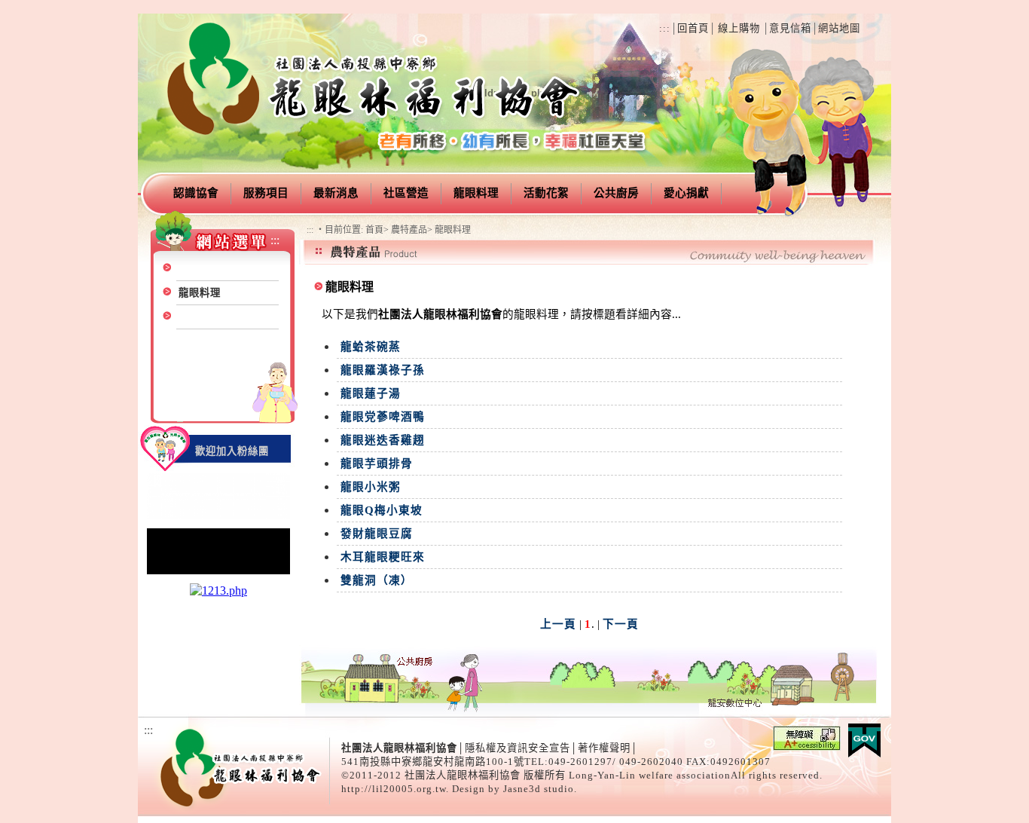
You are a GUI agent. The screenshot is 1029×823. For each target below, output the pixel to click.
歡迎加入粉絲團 (232, 451)
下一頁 (621, 624)
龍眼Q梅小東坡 (381, 510)
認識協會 (195, 193)
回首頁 (693, 28)
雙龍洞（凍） (376, 580)
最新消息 (336, 193)
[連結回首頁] (375, 147)
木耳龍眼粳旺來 (382, 557)
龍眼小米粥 (370, 487)
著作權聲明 (604, 748)
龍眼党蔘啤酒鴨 (382, 417)
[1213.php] (218, 590)
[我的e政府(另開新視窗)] (864, 753)
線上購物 (739, 28)
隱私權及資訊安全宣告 (517, 748)
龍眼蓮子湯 (370, 393)
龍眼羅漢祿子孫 (382, 370)
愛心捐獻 (686, 193)
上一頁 (558, 624)
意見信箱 (790, 28)
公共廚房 (616, 193)
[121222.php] (218, 572)
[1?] (218, 517)
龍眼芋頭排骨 (376, 463)
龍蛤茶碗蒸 (370, 347)
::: (664, 28)
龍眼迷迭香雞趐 (382, 440)
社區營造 (406, 193)
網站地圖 (839, 28)
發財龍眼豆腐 (376, 534)
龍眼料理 (476, 193)
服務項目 (266, 193)
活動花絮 (546, 193)
